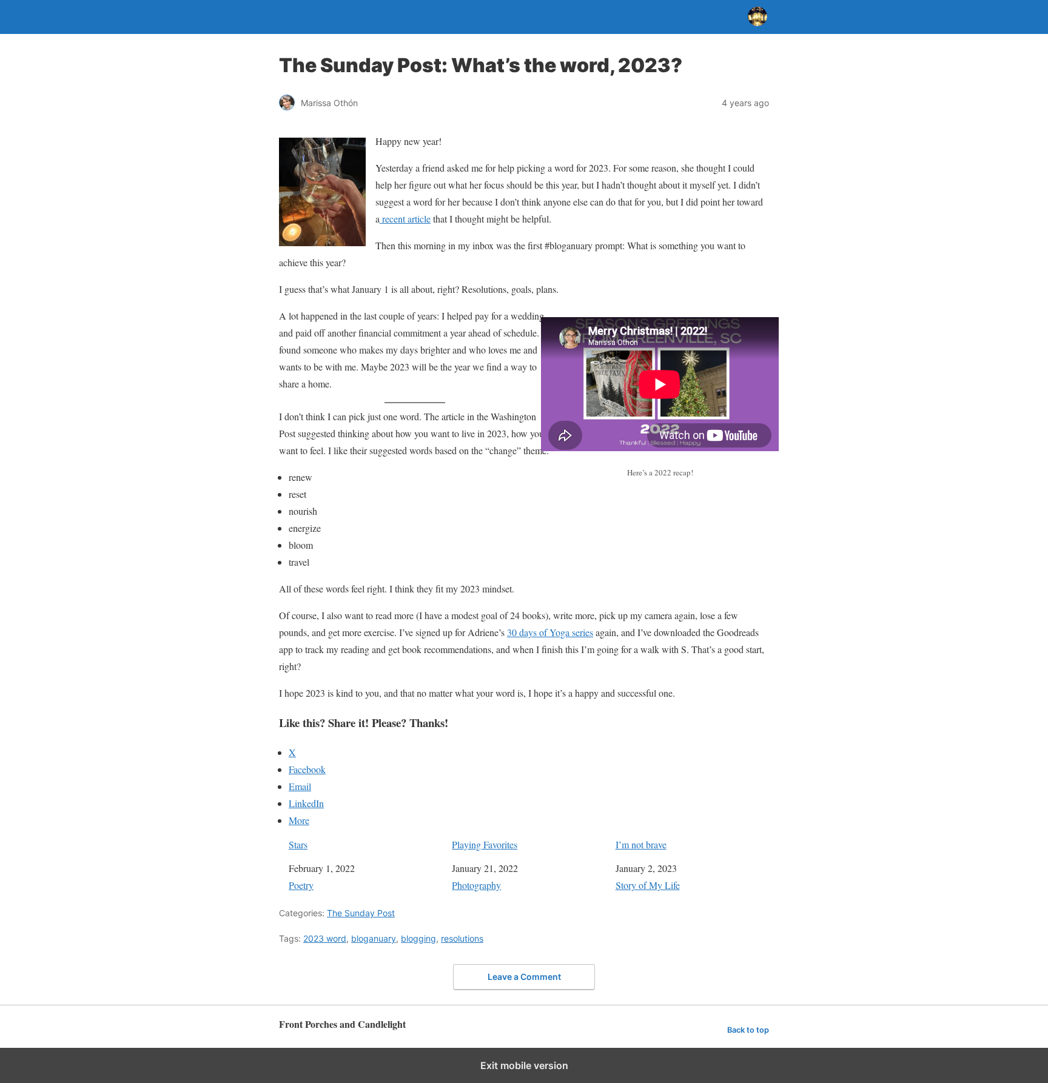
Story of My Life (648, 885)
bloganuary (373, 938)
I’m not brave (641, 844)
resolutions (462, 938)
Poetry (301, 885)
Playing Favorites (484, 844)
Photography (476, 885)
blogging (418, 938)
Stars (298, 844)
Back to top (748, 1029)
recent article (405, 218)
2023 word (324, 938)
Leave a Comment (524, 976)
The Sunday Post (361, 913)
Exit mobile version (524, 1065)
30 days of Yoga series (550, 632)
